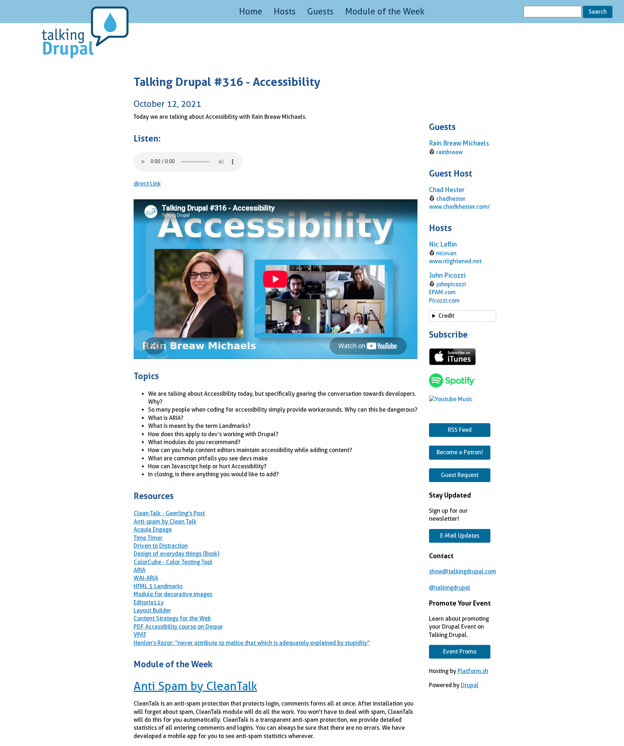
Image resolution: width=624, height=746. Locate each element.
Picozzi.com (444, 300)
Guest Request (459, 475)
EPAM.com (442, 292)
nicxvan (446, 253)
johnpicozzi (451, 284)
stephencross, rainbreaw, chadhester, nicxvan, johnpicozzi (461, 317)
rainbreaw (449, 152)
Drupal (469, 685)
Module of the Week (385, 11)
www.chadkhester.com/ (459, 206)
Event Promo (459, 651)
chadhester (450, 198)
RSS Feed (460, 429)
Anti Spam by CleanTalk (195, 686)
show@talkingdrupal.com (462, 571)
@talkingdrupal (449, 587)
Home (250, 11)
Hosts (285, 11)
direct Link (147, 183)
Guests (320, 11)
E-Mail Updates (459, 535)
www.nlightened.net (455, 261)
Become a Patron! (460, 452)
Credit (446, 315)
